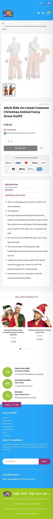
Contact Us (6, 435)
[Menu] (38, 13)
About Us (5, 417)
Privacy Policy (7, 420)
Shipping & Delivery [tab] (15, 195)
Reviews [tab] (9, 190)
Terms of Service (8, 429)
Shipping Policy (7, 426)
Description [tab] (11, 184)
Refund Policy (7, 423)
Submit (44, 461)
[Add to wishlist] (41, 148)
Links (40, 3)
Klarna (4, 432)
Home (3, 23)
